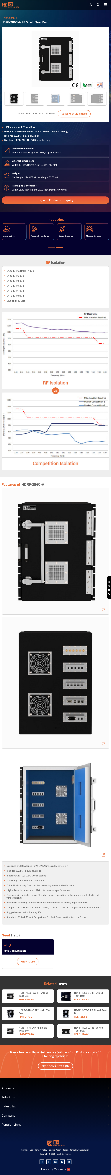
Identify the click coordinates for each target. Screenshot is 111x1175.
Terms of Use (27, 1150)
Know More (28, 961)
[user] (90, 5)
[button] (51, 247)
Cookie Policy (55, 1150)
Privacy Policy (41, 1150)
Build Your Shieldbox (74, 113)
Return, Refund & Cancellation (76, 1150)
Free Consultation (55, 1066)
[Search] (98, 5)
